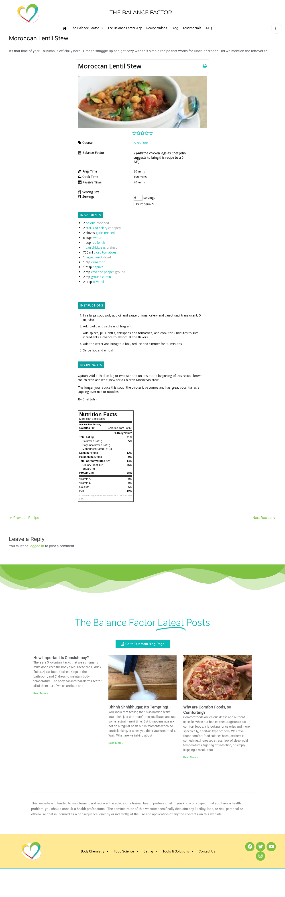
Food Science (124, 851)
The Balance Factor (85, 28)
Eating (148, 851)
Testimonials (192, 28)
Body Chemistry (92, 851)
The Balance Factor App (125, 28)
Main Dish (141, 143)
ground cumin (101, 277)
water (97, 237)
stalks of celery (96, 228)
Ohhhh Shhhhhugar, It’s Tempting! (138, 707)
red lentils (99, 242)
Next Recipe (264, 517)
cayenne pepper (102, 272)
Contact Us (207, 851)
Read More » (40, 693)
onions (91, 223)
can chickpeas (96, 247)
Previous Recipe (24, 517)
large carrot (94, 257)
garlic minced (105, 233)
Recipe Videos (156, 28)
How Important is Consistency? (61, 657)
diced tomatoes (105, 252)
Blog (175, 28)
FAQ (209, 28)
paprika (98, 267)
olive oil (98, 282)
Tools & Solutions (176, 851)
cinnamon (98, 262)
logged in (36, 546)
